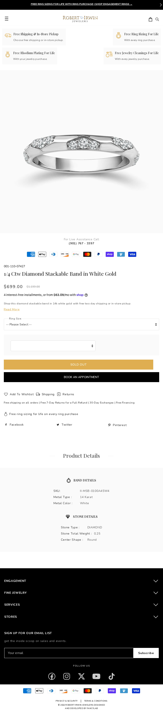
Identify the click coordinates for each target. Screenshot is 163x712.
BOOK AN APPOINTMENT (81, 377)
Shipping (48, 394)
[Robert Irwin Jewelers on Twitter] (81, 676)
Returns (68, 394)
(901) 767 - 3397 (81, 243)
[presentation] (161, 5)
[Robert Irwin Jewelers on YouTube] (96, 676)
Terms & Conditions (95, 701)
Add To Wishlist (22, 394)
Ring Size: (15, 318)
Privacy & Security (66, 701)
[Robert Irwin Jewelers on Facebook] (52, 676)
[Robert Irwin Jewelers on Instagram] (66, 676)
